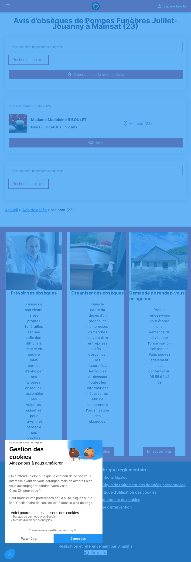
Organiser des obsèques (97, 293)
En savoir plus (161, 452)
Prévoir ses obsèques (34, 293)
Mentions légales (112, 477)
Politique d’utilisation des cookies (127, 492)
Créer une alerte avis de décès (99, 75)
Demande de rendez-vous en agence (157, 295)
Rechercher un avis (28, 60)
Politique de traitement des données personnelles (141, 484)
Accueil (11, 209)
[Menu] (7, 6)
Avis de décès (34, 209)
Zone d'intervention (114, 507)
